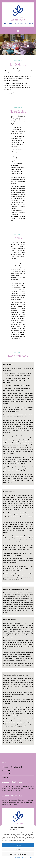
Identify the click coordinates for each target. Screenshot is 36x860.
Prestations (5, 777)
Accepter (18, 845)
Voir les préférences (18, 854)
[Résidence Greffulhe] (18, 14)
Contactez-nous (6, 770)
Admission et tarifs (7, 774)
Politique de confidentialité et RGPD (11, 857)
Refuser (18, 849)
